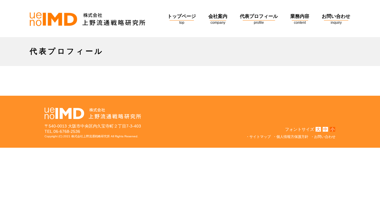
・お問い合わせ (323, 137)
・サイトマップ (258, 137)
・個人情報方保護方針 (290, 137)
